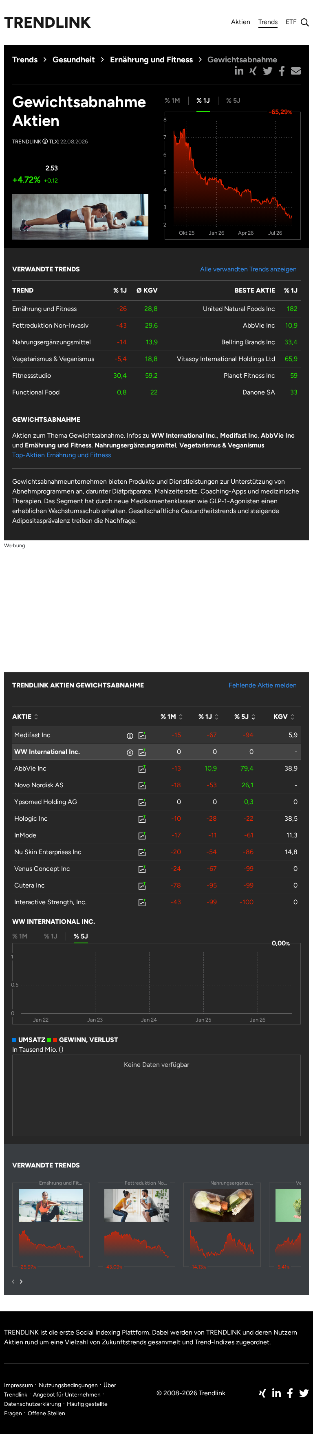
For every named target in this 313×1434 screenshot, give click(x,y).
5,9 (293, 735)
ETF (291, 22)
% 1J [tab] (203, 100)
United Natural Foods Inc (239, 309)
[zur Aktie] (141, 735)
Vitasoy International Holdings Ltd (226, 359)
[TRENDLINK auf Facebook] (290, 1393)
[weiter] (21, 1282)
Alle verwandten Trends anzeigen (248, 269)
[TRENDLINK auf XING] (262, 1393)
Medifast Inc (32, 735)
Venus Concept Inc (42, 868)
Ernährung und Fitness (151, 59)
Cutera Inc (29, 885)
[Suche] (303, 22)
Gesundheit (74, 59)
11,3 (292, 835)
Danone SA (258, 392)
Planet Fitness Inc (249, 375)
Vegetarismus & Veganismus (53, 359)
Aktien (240, 22)
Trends (268, 23)
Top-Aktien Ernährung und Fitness (61, 455)
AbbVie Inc (259, 325)
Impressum (18, 1385)
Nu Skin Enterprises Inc (48, 852)
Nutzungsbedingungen (68, 1385)
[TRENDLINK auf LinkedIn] (276, 1393)
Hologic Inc (31, 818)
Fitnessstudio (31, 375)
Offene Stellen (46, 1413)
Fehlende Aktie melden (263, 685)
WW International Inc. (47, 752)
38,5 (291, 818)
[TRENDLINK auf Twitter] (304, 1393)
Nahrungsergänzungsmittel (51, 342)
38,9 (291, 768)
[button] (239, 71)
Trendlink (47, 22)
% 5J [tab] (233, 100)
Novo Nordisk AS (39, 785)
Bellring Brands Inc (248, 342)
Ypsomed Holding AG (45, 802)
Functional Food (36, 392)
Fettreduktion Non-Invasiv (50, 325)
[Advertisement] (156, 607)
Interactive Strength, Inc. (50, 902)
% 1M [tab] (172, 100)
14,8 (291, 852)
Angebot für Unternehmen (67, 1394)
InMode (25, 835)
